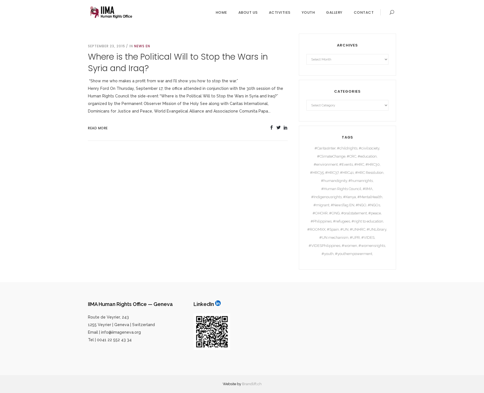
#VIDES (367, 237)
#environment (326, 164)
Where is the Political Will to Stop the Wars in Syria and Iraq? (178, 62)
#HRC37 (332, 172)
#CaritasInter (325, 148)
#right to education (367, 221)
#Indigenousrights (326, 197)
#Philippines (321, 221)
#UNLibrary (376, 229)
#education (367, 156)
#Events (346, 164)
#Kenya (349, 197)
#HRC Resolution (369, 172)
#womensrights (372, 246)
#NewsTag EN (342, 205)
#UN (344, 229)
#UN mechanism (333, 237)
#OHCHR (320, 213)
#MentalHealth (369, 197)
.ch (259, 384)
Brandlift (249, 384)
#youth (328, 254)
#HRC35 (317, 172)
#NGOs (374, 205)
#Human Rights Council (341, 189)
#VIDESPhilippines (324, 246)
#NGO (361, 205)
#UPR (355, 237)
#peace (374, 213)
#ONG (334, 213)
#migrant (321, 205)
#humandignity (334, 181)
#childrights (347, 148)
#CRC (351, 156)
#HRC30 (373, 164)
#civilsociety (369, 148)
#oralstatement (354, 213)
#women (349, 246)
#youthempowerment (353, 254)
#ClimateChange (331, 156)
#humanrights (360, 181)
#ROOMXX (316, 229)
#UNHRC (357, 229)
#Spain (333, 229)
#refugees (341, 221)
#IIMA (368, 189)
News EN (142, 46)
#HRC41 (347, 172)
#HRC (359, 164)
